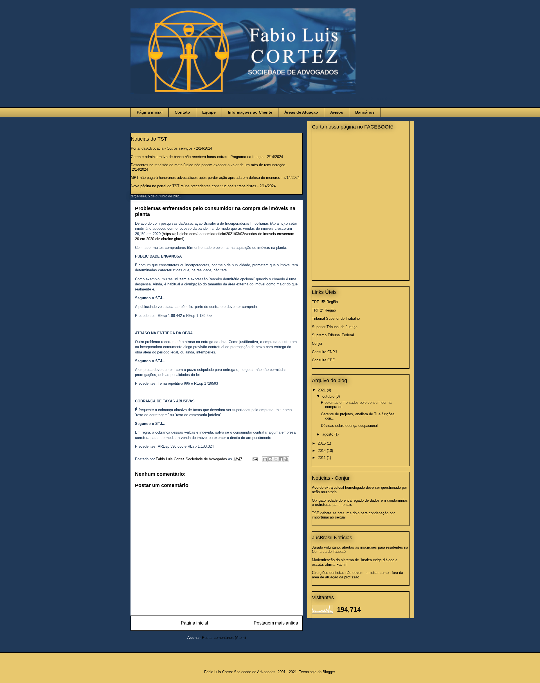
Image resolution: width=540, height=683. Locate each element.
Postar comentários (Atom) (224, 637)
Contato (182, 112)
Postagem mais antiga (276, 623)
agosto (328, 434)
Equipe (209, 112)
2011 (322, 458)
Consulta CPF (323, 360)
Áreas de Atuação (301, 112)
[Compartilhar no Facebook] (281, 459)
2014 (322, 450)
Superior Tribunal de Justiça (334, 327)
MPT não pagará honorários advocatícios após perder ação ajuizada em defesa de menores (205, 177)
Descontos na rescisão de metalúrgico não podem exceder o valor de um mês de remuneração (208, 165)
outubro (329, 396)
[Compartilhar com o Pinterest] (286, 459)
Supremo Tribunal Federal (333, 335)
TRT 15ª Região (325, 302)
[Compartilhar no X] (275, 459)
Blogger (329, 672)
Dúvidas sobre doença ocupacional (349, 425)
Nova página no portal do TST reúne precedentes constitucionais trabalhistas (193, 186)
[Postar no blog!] (270, 459)
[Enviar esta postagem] (255, 459)
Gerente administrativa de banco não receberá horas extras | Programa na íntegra (197, 157)
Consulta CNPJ (324, 352)
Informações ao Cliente (250, 112)
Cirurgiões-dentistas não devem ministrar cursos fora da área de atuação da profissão (357, 575)
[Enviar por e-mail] (265, 459)
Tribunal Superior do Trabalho (336, 318)
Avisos (336, 112)
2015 (322, 443)
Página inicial (150, 112)
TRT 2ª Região (324, 310)
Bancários (365, 112)
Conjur (317, 343)
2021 (322, 390)
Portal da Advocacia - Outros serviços (162, 148)
